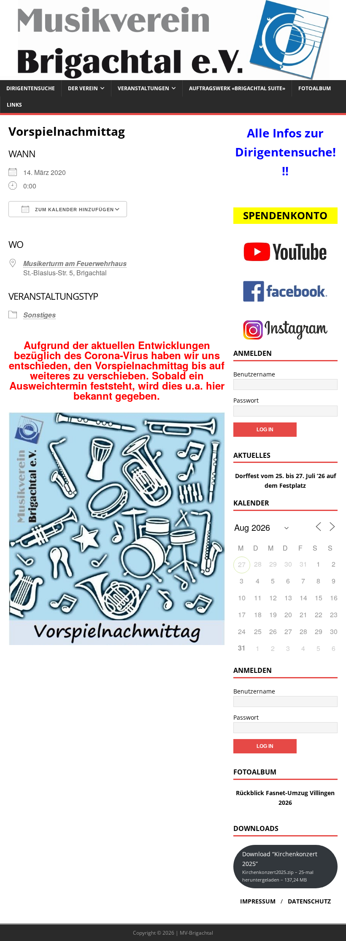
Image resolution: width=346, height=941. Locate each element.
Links (14, 104)
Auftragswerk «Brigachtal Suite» (237, 88)
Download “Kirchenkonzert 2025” (279, 866)
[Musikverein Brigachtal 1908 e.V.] (173, 75)
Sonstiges (39, 315)
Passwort (246, 400)
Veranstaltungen (143, 88)
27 (242, 564)
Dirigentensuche (30, 88)
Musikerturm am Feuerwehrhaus (75, 263)
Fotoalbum (314, 88)
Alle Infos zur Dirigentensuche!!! (285, 152)
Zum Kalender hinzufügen (73, 209)
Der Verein (83, 88)
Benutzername (254, 374)
